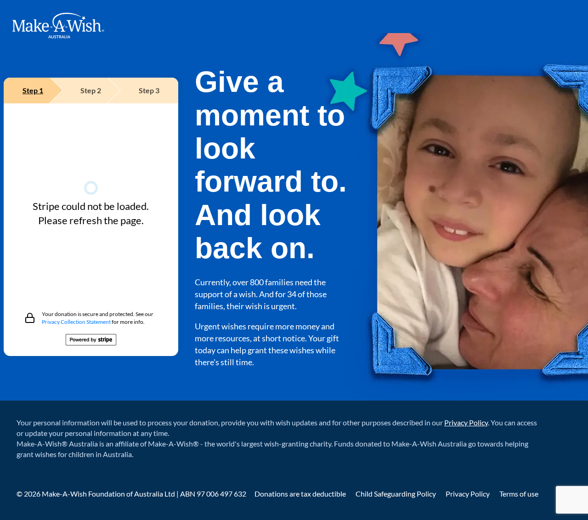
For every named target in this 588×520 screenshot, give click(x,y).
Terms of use (518, 493)
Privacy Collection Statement (76, 321)
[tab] (33, 90)
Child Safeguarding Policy (396, 493)
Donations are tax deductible (300, 493)
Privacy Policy (466, 422)
